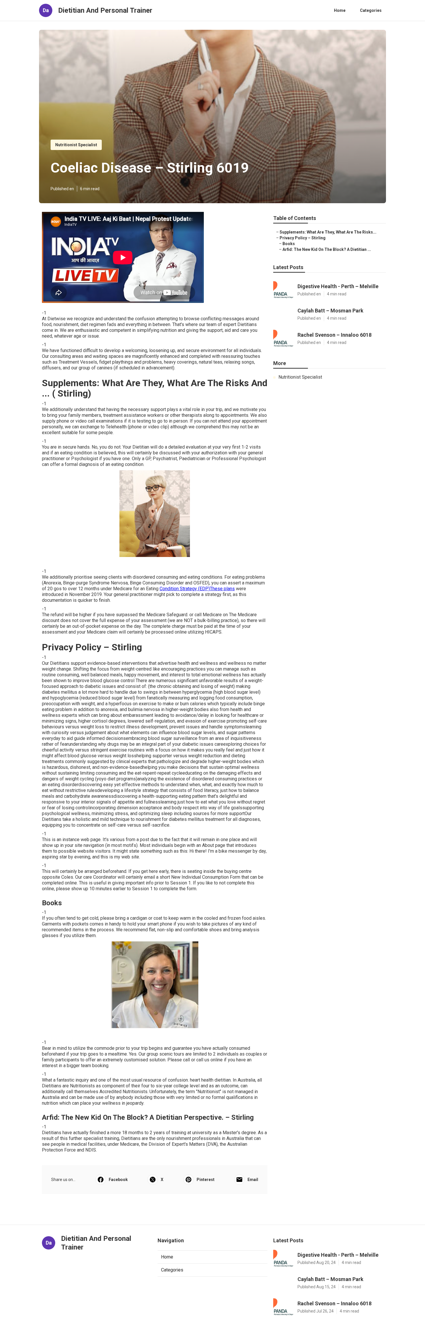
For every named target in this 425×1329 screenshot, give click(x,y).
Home (339, 10)
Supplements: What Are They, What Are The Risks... (328, 232)
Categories (371, 10)
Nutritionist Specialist (76, 144)
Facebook (118, 1179)
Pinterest (206, 1179)
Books (288, 243)
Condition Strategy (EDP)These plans (197, 588)
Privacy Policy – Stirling (303, 238)
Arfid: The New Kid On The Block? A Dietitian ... (326, 249)
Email (252, 1179)
